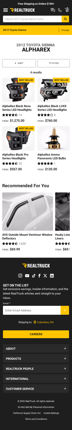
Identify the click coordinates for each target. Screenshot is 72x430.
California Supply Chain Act (27, 413)
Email (6, 303)
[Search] (65, 19)
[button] (36, 348)
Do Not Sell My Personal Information (36, 407)
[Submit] (65, 310)
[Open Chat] (53, 10)
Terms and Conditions (36, 419)
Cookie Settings (51, 413)
